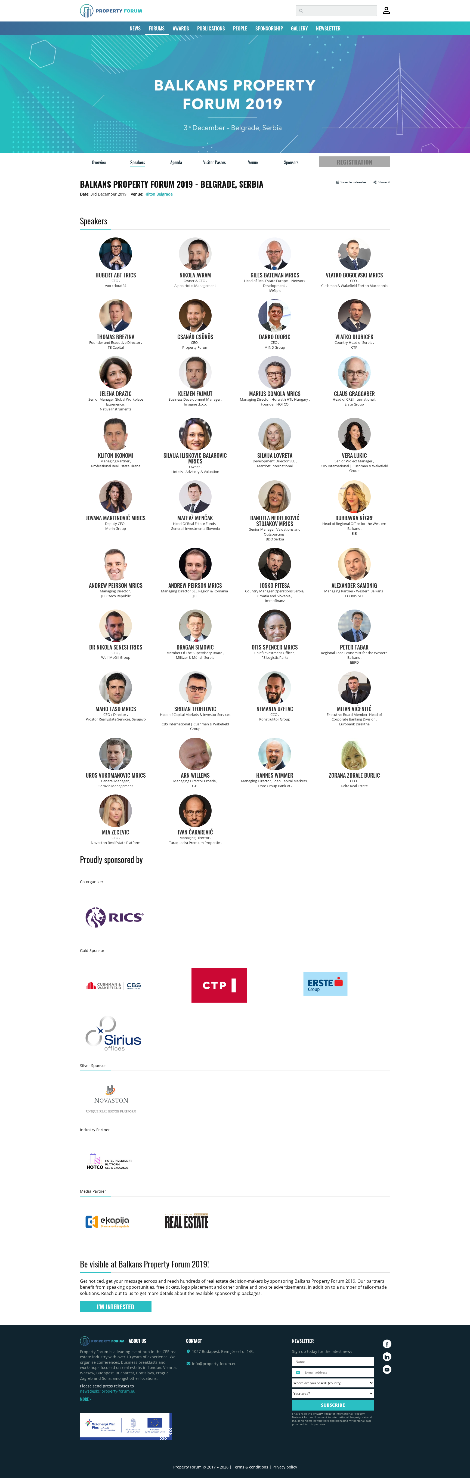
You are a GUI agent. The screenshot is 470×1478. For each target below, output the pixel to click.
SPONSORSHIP (269, 28)
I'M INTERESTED (115, 1306)
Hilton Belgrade (158, 194)
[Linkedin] (387, 1356)
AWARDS (181, 28)
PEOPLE (240, 28)
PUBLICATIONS (211, 28)
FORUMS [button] (157, 28)
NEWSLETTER (328, 28)
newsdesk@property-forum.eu (107, 1391)
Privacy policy (285, 1467)
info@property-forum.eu (214, 1363)
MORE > (85, 1399)
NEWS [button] (135, 28)
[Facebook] (387, 1344)
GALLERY (299, 28)
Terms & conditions (250, 1467)
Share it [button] (383, 182)
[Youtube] (387, 1369)
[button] (351, 182)
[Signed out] (386, 13)
